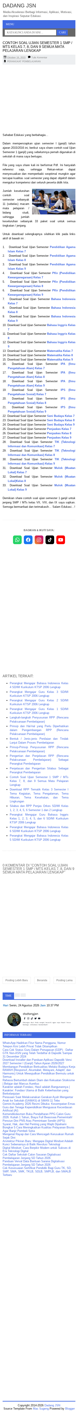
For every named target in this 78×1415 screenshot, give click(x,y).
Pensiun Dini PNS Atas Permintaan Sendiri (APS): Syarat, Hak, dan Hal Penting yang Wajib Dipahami (35, 1122)
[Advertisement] (39, 99)
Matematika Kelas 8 (60, 355)
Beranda (42, 980)
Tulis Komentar (39, 57)
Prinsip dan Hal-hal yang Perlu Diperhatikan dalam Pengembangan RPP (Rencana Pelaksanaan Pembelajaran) (39, 730)
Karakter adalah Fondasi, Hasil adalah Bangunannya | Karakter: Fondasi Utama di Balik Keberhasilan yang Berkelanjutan (36, 1090)
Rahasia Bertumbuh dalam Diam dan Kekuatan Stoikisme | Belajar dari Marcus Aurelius (39, 1082)
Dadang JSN (19, 5)
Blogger (70, 1408)
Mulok (58, 476)
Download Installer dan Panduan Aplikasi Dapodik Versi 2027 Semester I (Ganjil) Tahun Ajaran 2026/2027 (37, 1061)
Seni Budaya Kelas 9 (61, 424)
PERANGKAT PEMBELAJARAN (24, 61)
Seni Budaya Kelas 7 (61, 416)
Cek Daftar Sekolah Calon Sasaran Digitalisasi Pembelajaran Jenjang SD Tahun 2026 (32, 1156)
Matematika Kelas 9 (60, 359)
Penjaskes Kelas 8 (59, 433)
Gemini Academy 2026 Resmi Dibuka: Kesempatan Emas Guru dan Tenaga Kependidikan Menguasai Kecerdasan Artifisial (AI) (39, 1107)
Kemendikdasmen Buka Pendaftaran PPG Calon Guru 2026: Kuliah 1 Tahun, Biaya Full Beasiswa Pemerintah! (37, 1115)
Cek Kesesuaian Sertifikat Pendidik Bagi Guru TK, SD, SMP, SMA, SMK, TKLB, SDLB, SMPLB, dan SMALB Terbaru (37, 1171)
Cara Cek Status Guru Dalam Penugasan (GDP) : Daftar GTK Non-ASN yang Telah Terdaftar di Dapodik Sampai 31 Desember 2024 (38, 1053)
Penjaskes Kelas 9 (59, 437)
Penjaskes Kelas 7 (59, 429)
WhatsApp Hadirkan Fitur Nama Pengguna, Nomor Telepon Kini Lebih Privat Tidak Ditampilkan (34, 1044)
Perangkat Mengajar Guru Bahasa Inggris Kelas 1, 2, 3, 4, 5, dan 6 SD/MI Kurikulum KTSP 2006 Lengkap (39, 818)
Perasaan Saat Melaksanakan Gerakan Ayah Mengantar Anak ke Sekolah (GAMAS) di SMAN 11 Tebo (38, 1098)
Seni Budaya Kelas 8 (61, 420)
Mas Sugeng (41, 1408)
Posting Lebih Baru (16, 980)
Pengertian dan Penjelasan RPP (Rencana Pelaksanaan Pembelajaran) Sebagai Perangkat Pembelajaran (39, 759)
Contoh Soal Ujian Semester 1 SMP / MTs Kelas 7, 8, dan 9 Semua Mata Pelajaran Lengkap (39, 781)
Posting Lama (64, 980)
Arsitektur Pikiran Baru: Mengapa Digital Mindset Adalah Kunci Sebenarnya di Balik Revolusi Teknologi (38, 1142)
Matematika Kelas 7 (60, 351)
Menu (10, 24)
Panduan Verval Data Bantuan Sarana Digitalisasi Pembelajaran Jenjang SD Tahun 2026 (34, 1163)
